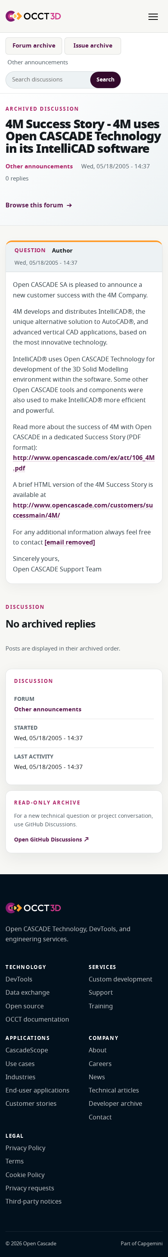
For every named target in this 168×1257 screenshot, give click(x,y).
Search (105, 80)
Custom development (120, 979)
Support (101, 992)
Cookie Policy (25, 1175)
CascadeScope (26, 1050)
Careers (100, 1064)
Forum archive (34, 45)
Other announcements (39, 166)
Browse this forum (34, 205)
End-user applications (37, 1090)
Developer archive (115, 1103)
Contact (100, 1117)
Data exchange (27, 992)
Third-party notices (33, 1201)
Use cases (20, 1064)
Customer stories (31, 1103)
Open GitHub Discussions (49, 840)
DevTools (18, 979)
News (97, 1077)
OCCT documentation (37, 1019)
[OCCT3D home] (33, 16)
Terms (14, 1161)
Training (101, 1006)
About (98, 1050)
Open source (24, 1006)
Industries (20, 1077)
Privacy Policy (25, 1148)
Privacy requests (29, 1188)
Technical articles (114, 1090)
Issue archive (93, 45)
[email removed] (70, 542)
